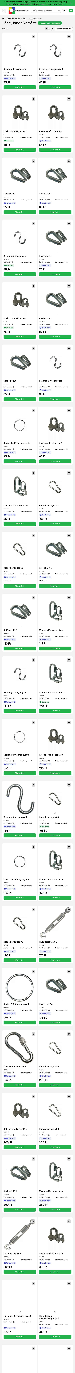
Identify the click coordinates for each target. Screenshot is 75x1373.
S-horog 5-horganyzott (15, 256)
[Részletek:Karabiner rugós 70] (20, 923)
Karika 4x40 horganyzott (16, 443)
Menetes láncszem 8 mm (51, 1191)
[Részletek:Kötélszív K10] (55, 549)
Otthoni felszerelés (13, 18)
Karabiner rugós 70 (13, 942)
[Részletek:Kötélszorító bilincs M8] (55, 424)
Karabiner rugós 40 (49, 505)
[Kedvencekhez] (33, 36)
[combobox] (46, 10)
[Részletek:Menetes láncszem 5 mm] (55, 611)
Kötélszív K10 (45, 568)
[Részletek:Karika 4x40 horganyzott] (20, 424)
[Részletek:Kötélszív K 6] (55, 299)
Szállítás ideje (8, 75)
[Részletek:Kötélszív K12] (20, 611)
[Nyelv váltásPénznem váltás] (64, 10)
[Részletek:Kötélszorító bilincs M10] (55, 736)
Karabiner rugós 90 (49, 1129)
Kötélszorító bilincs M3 (15, 131)
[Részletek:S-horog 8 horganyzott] (20, 798)
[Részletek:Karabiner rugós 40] (55, 486)
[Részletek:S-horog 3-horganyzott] (20, 50)
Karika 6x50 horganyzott (16, 879)
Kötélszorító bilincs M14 (51, 1253)
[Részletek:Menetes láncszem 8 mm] (55, 1172)
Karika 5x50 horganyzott (16, 755)
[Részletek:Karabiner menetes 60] (20, 1048)
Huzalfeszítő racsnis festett (17, 1316)
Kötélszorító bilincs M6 (15, 318)
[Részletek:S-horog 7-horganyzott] (20, 674)
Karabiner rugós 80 (49, 1066)
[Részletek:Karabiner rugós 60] (55, 798)
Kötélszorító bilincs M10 (51, 755)
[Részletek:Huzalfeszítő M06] (55, 923)
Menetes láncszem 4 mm (51, 692)
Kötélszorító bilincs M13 (15, 1129)
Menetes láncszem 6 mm (51, 879)
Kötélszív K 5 (45, 256)
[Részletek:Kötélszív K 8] (20, 362)
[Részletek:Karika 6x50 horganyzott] (20, 861)
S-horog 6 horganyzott (50, 380)
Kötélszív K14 (46, 1004)
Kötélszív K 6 (45, 318)
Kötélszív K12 (10, 630)
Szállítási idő (7, 137)
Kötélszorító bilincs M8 (50, 443)
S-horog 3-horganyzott (15, 69)
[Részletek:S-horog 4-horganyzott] (55, 50)
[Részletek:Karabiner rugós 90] (55, 1110)
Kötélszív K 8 (10, 380)
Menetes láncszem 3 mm (16, 505)
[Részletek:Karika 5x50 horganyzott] (20, 736)
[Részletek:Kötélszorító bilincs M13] (20, 1110)
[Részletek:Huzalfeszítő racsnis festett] (20, 1297)
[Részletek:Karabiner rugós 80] (55, 1048)
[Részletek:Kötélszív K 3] (20, 175)
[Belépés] (67, 10)
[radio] (46, 28)
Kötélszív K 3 (10, 193)
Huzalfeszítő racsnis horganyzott (49, 1317)
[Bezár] (71, 3)
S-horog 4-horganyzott (51, 69)
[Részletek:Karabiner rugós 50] (20, 549)
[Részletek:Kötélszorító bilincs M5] (55, 112)
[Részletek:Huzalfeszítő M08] (20, 1235)
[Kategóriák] (4, 10)
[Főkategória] (3, 19)
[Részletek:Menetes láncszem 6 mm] (55, 861)
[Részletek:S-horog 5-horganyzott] (20, 237)
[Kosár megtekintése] (71, 10)
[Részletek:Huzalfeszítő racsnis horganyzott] (55, 1297)
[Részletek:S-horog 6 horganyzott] (55, 362)
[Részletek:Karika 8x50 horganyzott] (20, 985)
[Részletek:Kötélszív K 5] (55, 237)
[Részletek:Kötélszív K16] (20, 1172)
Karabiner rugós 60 (49, 817)
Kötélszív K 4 (45, 193)
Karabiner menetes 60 (15, 1066)
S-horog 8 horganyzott (15, 817)
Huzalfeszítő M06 (48, 942)
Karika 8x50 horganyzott (16, 1004)
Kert (24, 18)
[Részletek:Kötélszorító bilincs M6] (20, 299)
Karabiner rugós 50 (13, 568)
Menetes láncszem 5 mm (51, 630)
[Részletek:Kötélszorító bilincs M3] (20, 112)
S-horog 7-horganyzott (15, 692)
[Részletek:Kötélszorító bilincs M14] (55, 1235)
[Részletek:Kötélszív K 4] (55, 175)
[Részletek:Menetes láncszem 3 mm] (20, 486)
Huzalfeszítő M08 (12, 1253)
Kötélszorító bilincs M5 (50, 131)
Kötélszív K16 (10, 1191)
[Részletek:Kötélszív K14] (55, 985)
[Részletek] (20, 87)
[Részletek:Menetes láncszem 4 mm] (55, 674)
